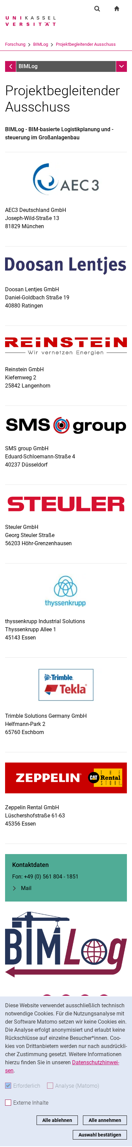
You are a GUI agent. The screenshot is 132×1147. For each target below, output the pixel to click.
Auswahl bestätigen (100, 1135)
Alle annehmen (105, 1120)
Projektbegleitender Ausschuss (86, 44)
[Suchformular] (97, 8)
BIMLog (40, 44)
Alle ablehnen (57, 1120)
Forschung (15, 44)
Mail (26, 888)
